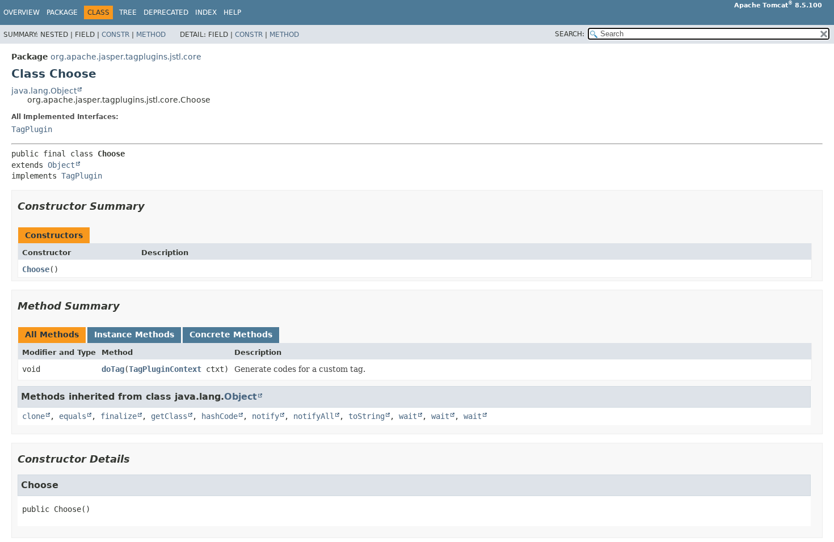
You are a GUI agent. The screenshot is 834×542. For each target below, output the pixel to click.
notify (265, 416)
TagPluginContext (165, 369)
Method (151, 35)
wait (408, 416)
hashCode (219, 416)
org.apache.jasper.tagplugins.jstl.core (125, 56)
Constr (115, 35)
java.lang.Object (44, 90)
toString (366, 416)
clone (33, 416)
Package (62, 12)
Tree (128, 12)
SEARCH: (569, 34)
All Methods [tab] (52, 334)
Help (232, 12)
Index (206, 12)
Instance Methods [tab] (134, 334)
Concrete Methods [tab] (230, 334)
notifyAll (313, 416)
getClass (169, 416)
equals (72, 416)
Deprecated (166, 12)
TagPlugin (31, 129)
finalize (118, 416)
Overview (21, 12)
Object (61, 165)
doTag (113, 369)
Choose (35, 269)
